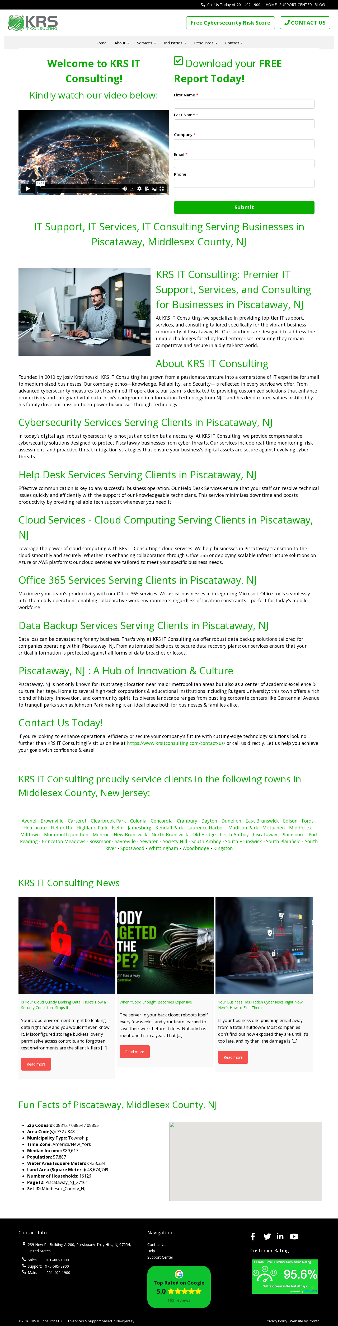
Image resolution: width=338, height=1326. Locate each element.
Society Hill (175, 841)
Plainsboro (292, 834)
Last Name (186, 114)
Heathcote (35, 827)
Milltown (30, 834)
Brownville (52, 821)
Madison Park (243, 827)
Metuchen (273, 827)
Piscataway (265, 834)
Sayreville (125, 841)
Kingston (223, 848)
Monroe (101, 834)
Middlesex (300, 827)
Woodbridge (195, 848)
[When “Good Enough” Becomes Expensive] (165, 945)
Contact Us (156, 1244)
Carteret (77, 821)
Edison (290, 821)
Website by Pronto (305, 1321)
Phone (180, 174)
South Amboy (206, 841)
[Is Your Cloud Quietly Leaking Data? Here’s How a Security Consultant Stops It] (66, 945)
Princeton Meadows (63, 841)
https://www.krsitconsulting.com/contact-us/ (176, 743)
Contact (232, 42)
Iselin (118, 827)
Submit (244, 207)
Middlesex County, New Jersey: (84, 792)
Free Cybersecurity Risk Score (230, 22)
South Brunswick (243, 841)
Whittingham (163, 848)
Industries (174, 42)
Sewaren (149, 841)
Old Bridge (204, 834)
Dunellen (231, 821)
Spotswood (132, 848)
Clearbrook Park (109, 821)
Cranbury (187, 821)
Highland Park (92, 827)
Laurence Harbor (205, 827)
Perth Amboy (234, 834)
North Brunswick (170, 834)
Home (271, 4)
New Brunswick (130, 834)
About (120, 42)
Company (185, 134)
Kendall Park (169, 827)
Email (180, 154)
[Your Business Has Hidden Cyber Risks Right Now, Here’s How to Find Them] (263, 945)
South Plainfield (283, 841)
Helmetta (61, 827)
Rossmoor (100, 841)
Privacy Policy (276, 1321)
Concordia (162, 821)
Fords (308, 821)
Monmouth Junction (66, 834)
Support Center (295, 4)
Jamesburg (139, 827)
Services (145, 42)
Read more (36, 1064)
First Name (186, 94)
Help (151, 1250)
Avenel (29, 821)
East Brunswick (262, 821)
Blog (319, 4)
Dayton (209, 821)
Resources (204, 42)
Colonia (138, 821)
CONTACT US (308, 22)
